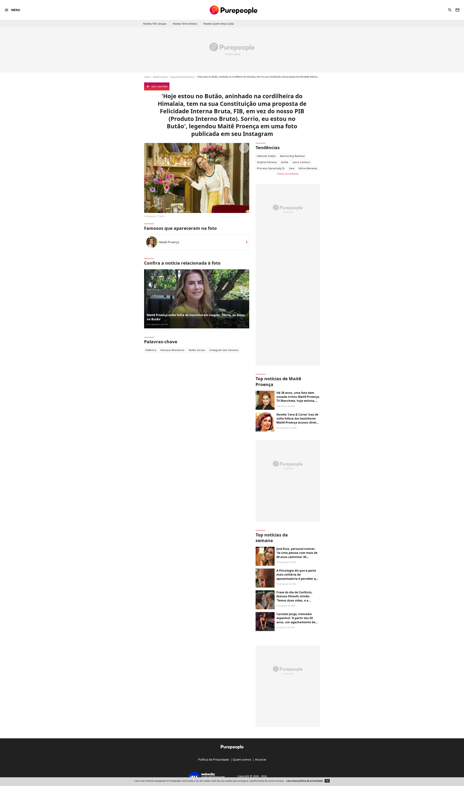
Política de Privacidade (213, 760)
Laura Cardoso (301, 162)
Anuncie (260, 760)
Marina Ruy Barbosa (292, 156)
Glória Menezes (308, 168)
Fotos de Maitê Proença (182, 76)
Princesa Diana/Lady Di (271, 168)
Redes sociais (197, 350)
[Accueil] (233, 9)
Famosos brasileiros (172, 350)
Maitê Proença (160, 76)
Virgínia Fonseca (267, 162)
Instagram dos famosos (224, 350)
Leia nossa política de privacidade (304, 780)
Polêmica (150, 350)
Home (147, 76)
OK (327, 780)
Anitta (284, 162)
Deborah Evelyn (266, 156)
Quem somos (242, 760)
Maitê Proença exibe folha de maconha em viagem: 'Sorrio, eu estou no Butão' (196, 317)
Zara (291, 168)
